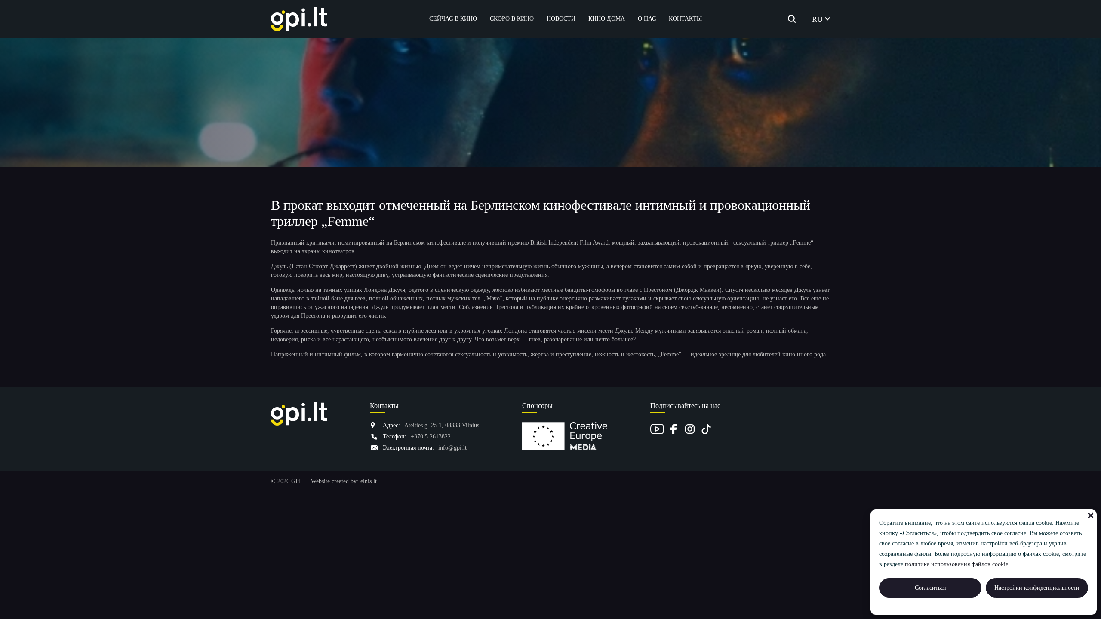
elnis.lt (368, 481)
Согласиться (930, 588)
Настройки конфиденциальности (1036, 588)
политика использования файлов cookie (956, 564)
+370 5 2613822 (431, 436)
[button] (1091, 515)
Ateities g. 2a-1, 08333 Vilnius (441, 425)
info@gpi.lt (452, 447)
